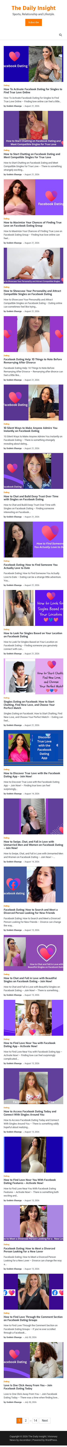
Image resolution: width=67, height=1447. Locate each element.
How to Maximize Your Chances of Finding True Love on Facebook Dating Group (33, 224)
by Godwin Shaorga (13, 106)
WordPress (51, 1440)
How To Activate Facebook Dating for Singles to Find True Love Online (33, 90)
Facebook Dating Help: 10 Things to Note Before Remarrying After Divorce (33, 361)
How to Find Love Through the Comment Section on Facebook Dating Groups (33, 1318)
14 (35, 1420)
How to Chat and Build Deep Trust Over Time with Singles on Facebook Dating (31, 498)
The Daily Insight (34, 8)
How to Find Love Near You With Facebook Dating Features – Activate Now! (30, 1181)
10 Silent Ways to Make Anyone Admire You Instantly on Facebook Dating (30, 429)
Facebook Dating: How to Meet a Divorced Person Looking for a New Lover (29, 1250)
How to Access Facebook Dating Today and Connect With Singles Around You (30, 1113)
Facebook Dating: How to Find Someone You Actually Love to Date (31, 566)
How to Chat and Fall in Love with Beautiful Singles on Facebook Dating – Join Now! (30, 979)
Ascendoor (25, 1440)
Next (45, 1420)
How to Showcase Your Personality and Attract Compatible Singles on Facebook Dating (32, 292)
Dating (6, 85)
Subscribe (33, 22)
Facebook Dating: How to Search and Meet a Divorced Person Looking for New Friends (31, 911)
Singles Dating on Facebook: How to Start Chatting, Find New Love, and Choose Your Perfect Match (29, 705)
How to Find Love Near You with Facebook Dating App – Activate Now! (29, 1044)
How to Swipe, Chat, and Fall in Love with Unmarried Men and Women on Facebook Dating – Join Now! (33, 845)
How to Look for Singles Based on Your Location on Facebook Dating (33, 635)
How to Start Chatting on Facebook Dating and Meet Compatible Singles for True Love (32, 155)
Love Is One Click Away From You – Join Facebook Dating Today (28, 1387)
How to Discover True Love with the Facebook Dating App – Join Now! (32, 775)
